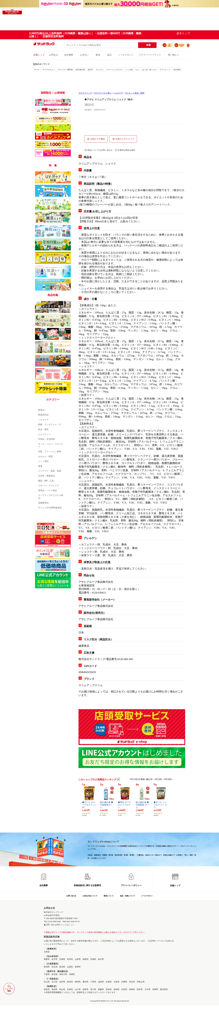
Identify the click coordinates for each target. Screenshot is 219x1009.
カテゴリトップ (85, 93)
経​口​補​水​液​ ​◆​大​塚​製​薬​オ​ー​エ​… (106, 805)
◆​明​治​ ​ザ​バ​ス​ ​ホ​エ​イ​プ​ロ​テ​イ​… (125, 805)
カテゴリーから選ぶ (102, 93)
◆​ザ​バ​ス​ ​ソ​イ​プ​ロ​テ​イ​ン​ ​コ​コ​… (160, 805)
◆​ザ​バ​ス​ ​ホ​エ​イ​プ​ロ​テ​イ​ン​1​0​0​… (89, 805)
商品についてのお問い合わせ (99, 150)
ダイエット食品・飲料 (134, 93)
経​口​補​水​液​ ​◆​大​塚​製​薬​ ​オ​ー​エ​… (142, 805)
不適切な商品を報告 (126, 150)
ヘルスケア (118, 93)
